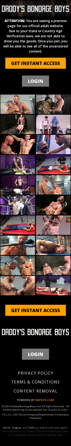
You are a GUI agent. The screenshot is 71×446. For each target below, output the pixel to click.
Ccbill (31, 427)
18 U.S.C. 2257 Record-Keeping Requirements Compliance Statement (35, 416)
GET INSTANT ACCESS (35, 63)
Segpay (16, 427)
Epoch (6, 427)
